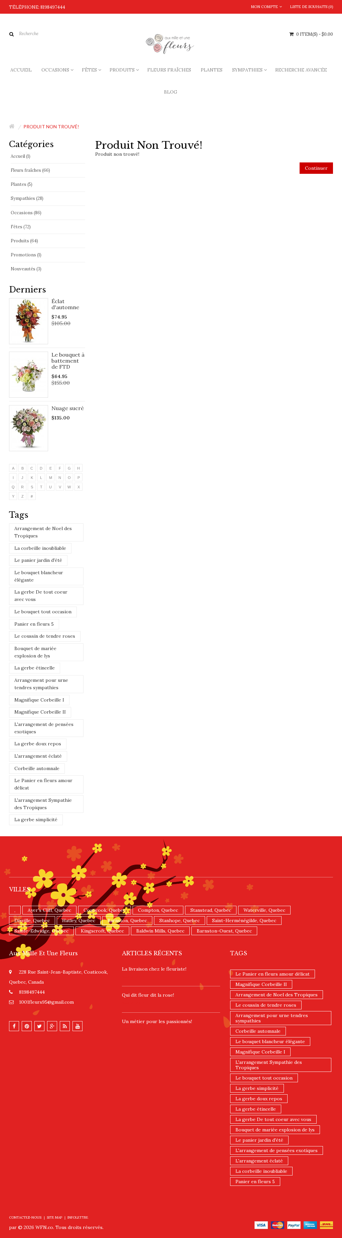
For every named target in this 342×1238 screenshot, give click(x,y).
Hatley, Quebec (78, 920)
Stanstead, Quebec (210, 910)
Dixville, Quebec (32, 920)
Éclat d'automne (65, 304)
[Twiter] (39, 1026)
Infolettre (77, 1217)
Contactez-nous (25, 1217)
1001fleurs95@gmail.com (46, 1002)
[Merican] (310, 1225)
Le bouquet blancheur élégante (38, 576)
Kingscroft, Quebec (102, 931)
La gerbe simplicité (35, 820)
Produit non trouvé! (51, 126)
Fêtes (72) (21, 227)
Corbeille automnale (36, 768)
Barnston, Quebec (127, 920)
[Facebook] (14, 1026)
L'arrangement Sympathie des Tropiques (43, 804)
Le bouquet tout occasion (42, 612)
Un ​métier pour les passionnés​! (157, 1021)
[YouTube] (77, 1026)
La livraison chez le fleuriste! (154, 969)
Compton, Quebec (158, 910)
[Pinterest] (27, 1026)
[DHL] (326, 1225)
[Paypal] (294, 1225)
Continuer (316, 168)
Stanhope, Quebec (179, 920)
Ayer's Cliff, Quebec (49, 910)
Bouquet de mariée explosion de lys (35, 652)
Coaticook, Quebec (104, 910)
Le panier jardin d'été (38, 560)
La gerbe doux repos (37, 744)
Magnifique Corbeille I (39, 700)
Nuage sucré (67, 408)
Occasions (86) (26, 213)
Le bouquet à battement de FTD (67, 361)
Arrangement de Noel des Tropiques (43, 532)
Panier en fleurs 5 (34, 624)
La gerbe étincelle (34, 668)
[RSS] (65, 1026)
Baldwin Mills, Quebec (160, 931)
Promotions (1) (26, 255)
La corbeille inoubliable (40, 548)
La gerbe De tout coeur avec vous (40, 595)
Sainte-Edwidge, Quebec (41, 931)
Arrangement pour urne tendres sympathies (41, 684)
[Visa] (261, 1225)
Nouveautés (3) (26, 269)
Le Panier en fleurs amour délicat (43, 784)
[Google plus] (52, 1026)
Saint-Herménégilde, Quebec (244, 920)
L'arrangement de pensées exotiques (43, 728)
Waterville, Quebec (264, 910)
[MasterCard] (277, 1225)
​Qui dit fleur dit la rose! (148, 995)
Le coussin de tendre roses (44, 636)
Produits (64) (24, 241)
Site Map (54, 1217)
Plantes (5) (21, 184)
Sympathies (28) (27, 198)
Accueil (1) (20, 156)
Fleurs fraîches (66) (30, 170)
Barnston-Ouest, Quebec (224, 931)
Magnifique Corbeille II (40, 712)
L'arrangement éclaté (38, 756)
